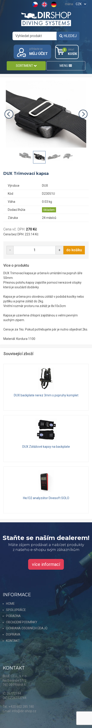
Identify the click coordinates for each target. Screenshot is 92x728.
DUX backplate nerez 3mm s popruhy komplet (46, 395)
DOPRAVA (13, 634)
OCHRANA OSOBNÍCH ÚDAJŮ (26, 628)
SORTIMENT (25, 65)
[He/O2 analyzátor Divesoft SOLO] (46, 481)
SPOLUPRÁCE (16, 610)
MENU (64, 65)
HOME (10, 603)
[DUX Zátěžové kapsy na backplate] (46, 430)
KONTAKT (13, 640)
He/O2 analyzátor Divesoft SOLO (46, 498)
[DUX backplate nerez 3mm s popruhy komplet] (46, 378)
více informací (46, 564)
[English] (45, 4)
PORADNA (13, 616)
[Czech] (35, 4)
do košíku (74, 250)
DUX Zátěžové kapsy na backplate (46, 446)
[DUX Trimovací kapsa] (46, 114)
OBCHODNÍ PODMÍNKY (21, 622)
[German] (54, 4)
